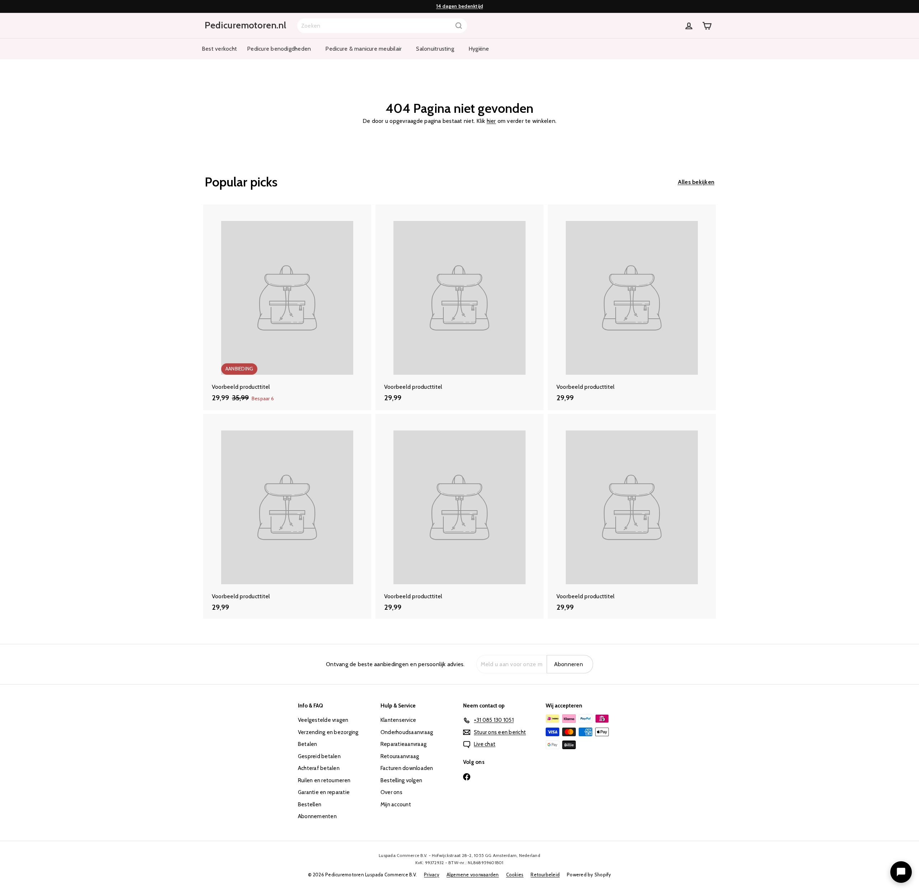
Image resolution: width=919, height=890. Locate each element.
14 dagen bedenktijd (459, 6)
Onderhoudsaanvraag (407, 732)
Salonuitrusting (435, 48)
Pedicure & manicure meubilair (363, 48)
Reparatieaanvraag (403, 744)
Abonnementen (317, 816)
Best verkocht (219, 48)
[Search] (458, 25)
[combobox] (382, 25)
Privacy (431, 874)
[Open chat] (901, 872)
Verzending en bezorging (328, 732)
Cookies (515, 874)
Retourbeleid (545, 874)
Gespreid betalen (319, 756)
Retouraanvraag (400, 756)
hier (491, 120)
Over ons (391, 792)
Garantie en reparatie (324, 792)
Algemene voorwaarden (473, 874)
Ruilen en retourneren (324, 780)
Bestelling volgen (401, 780)
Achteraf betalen (319, 768)
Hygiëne (478, 48)
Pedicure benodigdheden (279, 48)
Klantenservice (398, 720)
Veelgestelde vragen (323, 720)
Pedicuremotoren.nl (245, 25)
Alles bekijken (696, 182)
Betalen (307, 744)
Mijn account (396, 804)
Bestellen (309, 804)
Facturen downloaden (407, 768)
